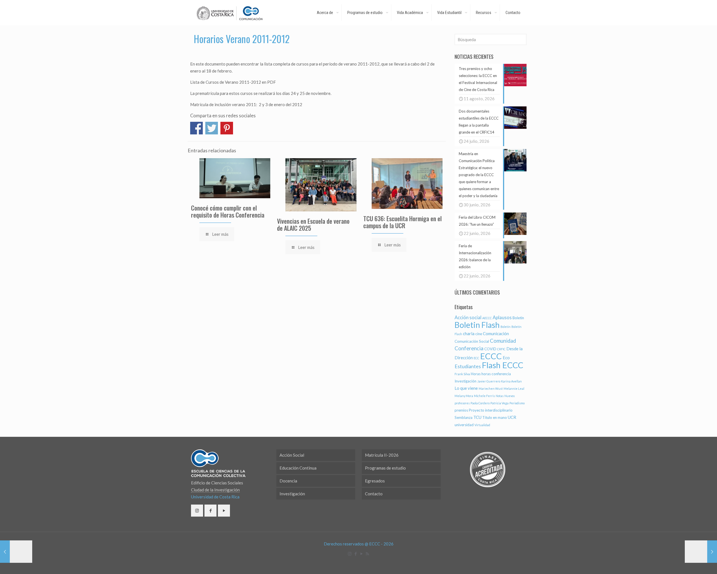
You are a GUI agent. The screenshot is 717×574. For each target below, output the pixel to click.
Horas (476, 374)
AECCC (487, 318)
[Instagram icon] (350, 553)
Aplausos (502, 317)
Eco (506, 357)
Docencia (288, 480)
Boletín (505, 326)
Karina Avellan (511, 381)
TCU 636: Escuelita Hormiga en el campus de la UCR (402, 222)
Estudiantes (468, 366)
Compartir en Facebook (196, 128)
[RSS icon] (367, 553)
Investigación (465, 381)
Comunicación (496, 333)
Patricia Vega (499, 403)
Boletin (518, 318)
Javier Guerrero (488, 381)
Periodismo (517, 403)
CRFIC (501, 349)
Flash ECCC (502, 365)
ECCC (491, 356)
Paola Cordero (480, 403)
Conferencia (469, 348)
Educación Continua (298, 467)
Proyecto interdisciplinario (491, 410)
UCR (512, 417)
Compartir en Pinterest (226, 128)
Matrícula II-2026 (382, 455)
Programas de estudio (385, 467)
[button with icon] (197, 511)
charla (468, 333)
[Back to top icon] (690, 562)
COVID (490, 349)
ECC (476, 358)
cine (478, 334)
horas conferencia (496, 374)
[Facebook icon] (355, 553)
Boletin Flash (477, 325)
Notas (500, 396)
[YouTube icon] (361, 553)
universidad (464, 425)
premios (461, 410)
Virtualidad (482, 425)
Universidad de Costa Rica (215, 496)
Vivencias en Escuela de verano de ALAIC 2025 (313, 224)
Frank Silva (462, 374)
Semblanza (463, 417)
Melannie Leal (514, 388)
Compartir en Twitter (211, 128)
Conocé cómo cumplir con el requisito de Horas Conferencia (227, 211)
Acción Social (292, 455)
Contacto (374, 493)
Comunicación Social (472, 341)
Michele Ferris (484, 396)
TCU (477, 417)
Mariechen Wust (491, 388)
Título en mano (494, 417)
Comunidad (503, 341)
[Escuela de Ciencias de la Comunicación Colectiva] (229, 12)
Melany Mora (464, 396)
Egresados (375, 480)
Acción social (468, 317)
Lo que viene (466, 388)
